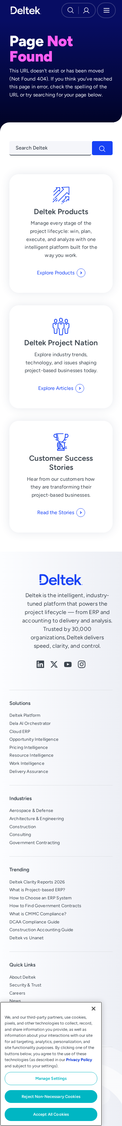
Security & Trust (25, 984)
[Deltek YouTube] (68, 664)
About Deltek (22, 977)
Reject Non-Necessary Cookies (51, 1096)
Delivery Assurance (28, 771)
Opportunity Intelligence (33, 739)
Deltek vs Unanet (26, 937)
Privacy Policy (79, 1059)
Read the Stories (55, 512)
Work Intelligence (26, 763)
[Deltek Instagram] (81, 664)
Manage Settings (51, 1078)
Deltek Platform (24, 715)
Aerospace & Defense (31, 810)
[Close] (93, 1008)
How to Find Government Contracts (45, 905)
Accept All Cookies (51, 1114)
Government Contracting (34, 842)
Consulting (20, 834)
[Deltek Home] (25, 10)
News (15, 1000)
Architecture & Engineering (36, 818)
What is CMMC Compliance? (37, 913)
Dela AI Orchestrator (30, 723)
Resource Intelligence (31, 755)
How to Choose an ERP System (40, 897)
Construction (22, 826)
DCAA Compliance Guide (34, 921)
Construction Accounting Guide (41, 929)
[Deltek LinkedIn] (40, 664)
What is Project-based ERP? (37, 889)
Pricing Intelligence (28, 747)
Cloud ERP (19, 731)
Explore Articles (55, 388)
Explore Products (55, 273)
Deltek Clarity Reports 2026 (37, 881)
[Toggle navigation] (106, 10)
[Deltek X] (54, 664)
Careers (17, 993)
